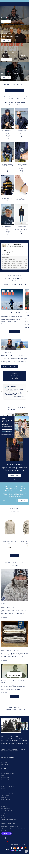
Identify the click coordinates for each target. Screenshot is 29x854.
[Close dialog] (28, 416)
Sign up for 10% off (7, 431)
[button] (6, 848)
